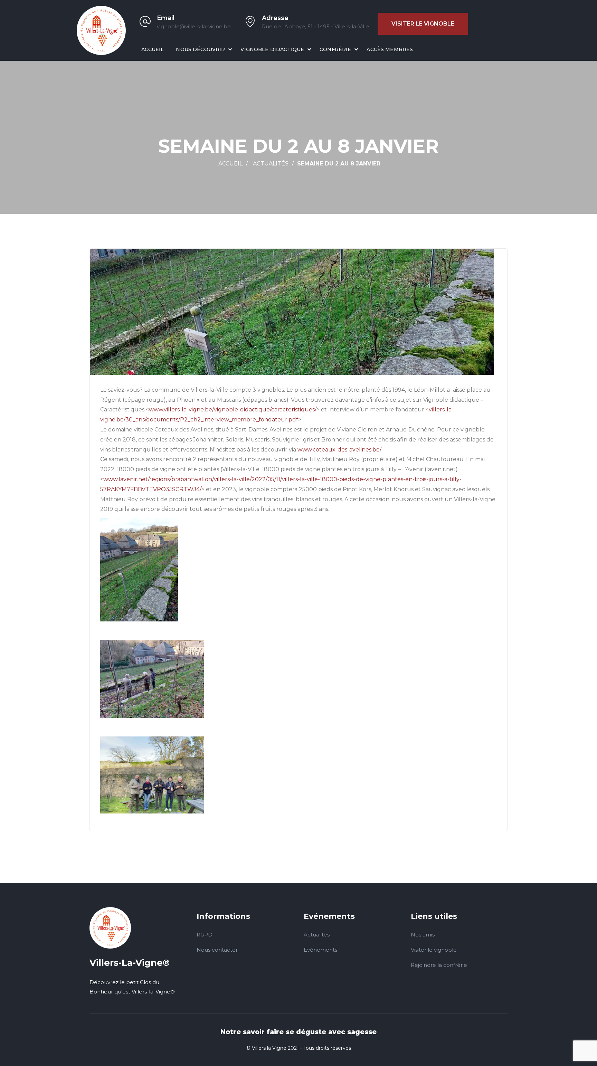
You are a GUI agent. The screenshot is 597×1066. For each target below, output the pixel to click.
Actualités (270, 163)
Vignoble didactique (272, 49)
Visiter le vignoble (422, 23)
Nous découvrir (200, 49)
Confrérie (335, 49)
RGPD (204, 934)
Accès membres (390, 49)
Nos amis (423, 934)
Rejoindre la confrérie (439, 965)
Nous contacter (217, 949)
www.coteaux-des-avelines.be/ (339, 449)
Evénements (320, 949)
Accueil (152, 49)
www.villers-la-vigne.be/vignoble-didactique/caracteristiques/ (232, 409)
